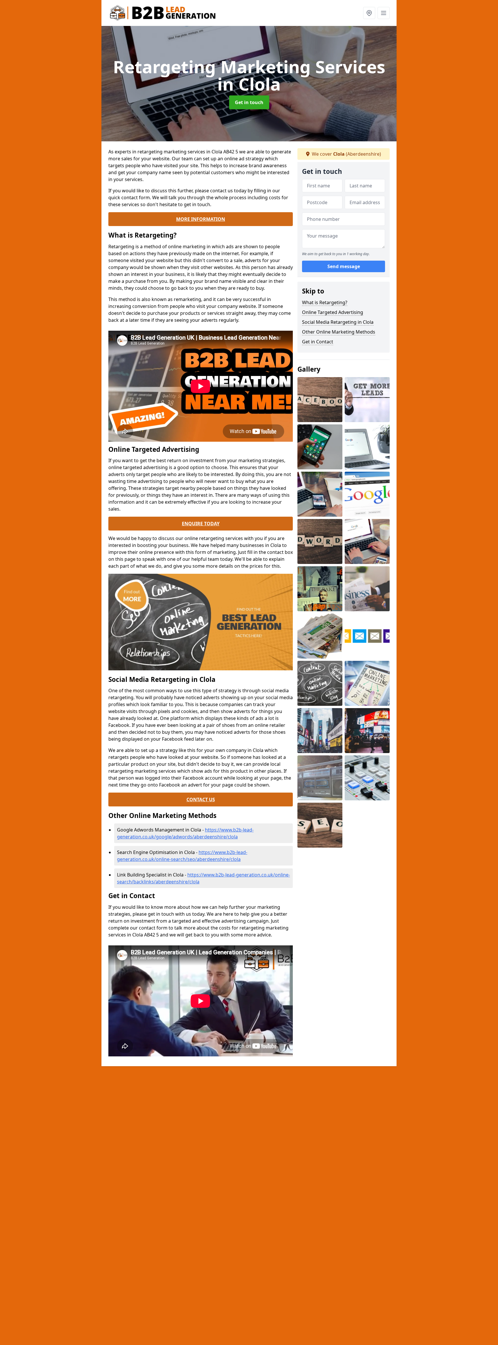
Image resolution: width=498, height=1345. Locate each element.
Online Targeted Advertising (332, 312)
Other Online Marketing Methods (338, 332)
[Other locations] (369, 13)
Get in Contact (317, 341)
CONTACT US (200, 799)
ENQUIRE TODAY (201, 523)
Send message (343, 267)
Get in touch (249, 102)
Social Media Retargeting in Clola (337, 322)
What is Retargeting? (324, 302)
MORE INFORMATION (200, 219)
